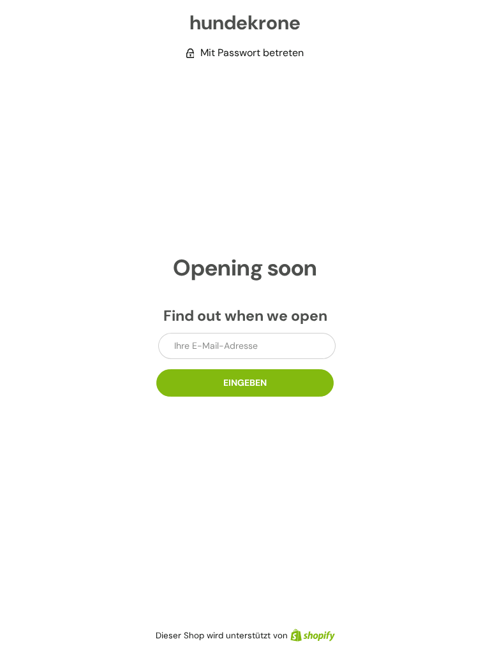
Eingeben (245, 382)
